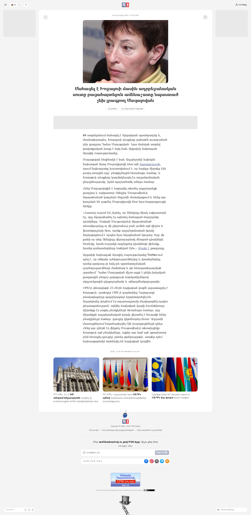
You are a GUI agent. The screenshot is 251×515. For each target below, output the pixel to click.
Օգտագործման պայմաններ (149, 430)
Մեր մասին (94, 430)
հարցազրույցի (150, 164)
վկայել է (144, 248)
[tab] (157, 85)
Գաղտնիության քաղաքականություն (118, 430)
